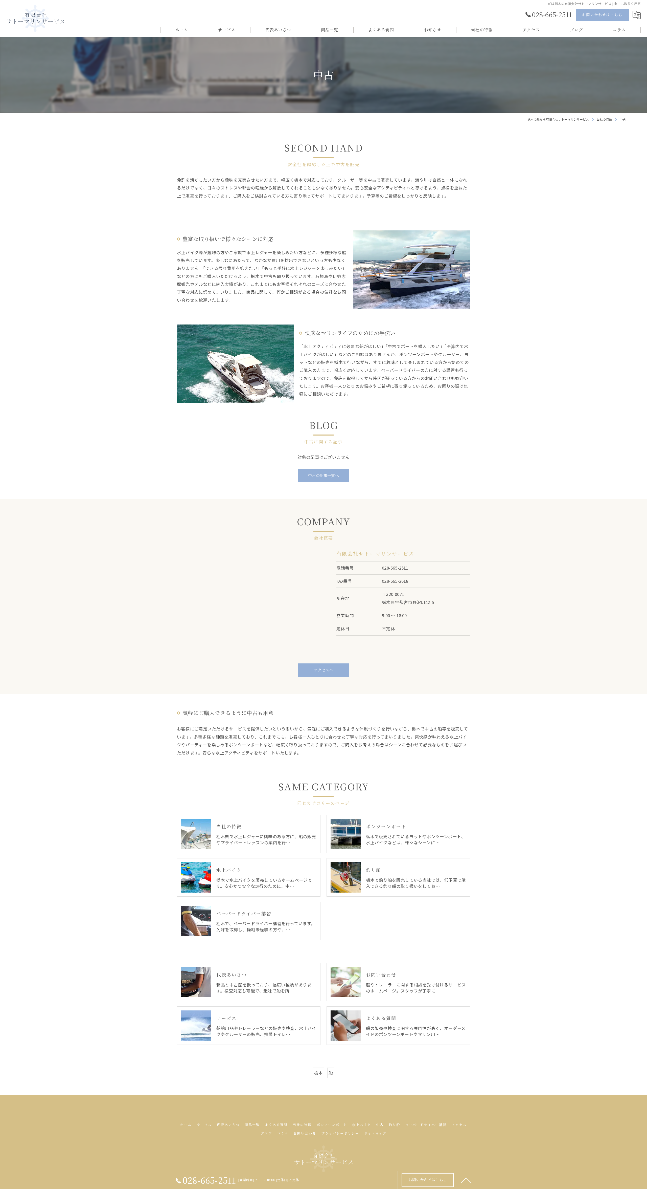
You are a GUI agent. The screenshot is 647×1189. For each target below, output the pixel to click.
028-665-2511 (395, 568)
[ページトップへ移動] (466, 1180)
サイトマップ (375, 1133)
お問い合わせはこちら (602, 14)
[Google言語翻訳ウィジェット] (637, 15)
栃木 (318, 1073)
